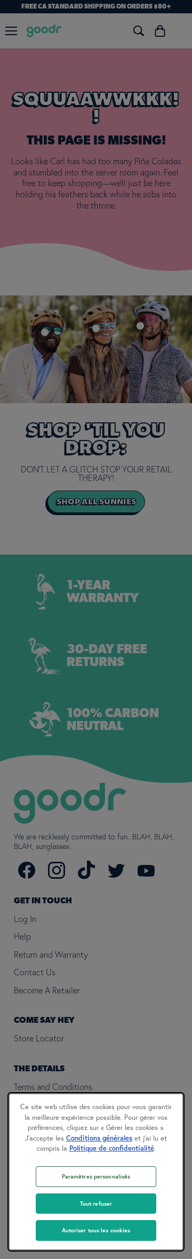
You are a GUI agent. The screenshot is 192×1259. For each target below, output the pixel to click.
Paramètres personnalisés (96, 1176)
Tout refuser (96, 1203)
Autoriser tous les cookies (96, 1230)
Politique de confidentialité (111, 1148)
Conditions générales (99, 1138)
